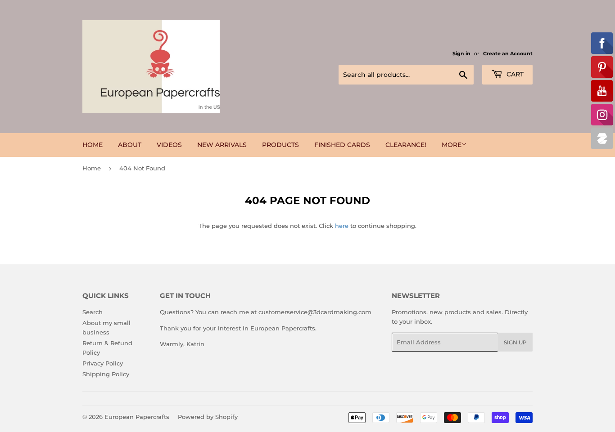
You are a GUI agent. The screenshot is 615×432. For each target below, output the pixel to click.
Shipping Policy (105, 374)
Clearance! (405, 145)
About (129, 145)
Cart (514, 74)
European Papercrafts (136, 416)
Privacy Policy (102, 363)
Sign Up (515, 342)
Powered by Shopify (208, 416)
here (341, 225)
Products (280, 145)
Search (92, 312)
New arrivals (222, 145)
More (451, 145)
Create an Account (508, 53)
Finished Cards (342, 145)
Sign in (461, 53)
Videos (169, 145)
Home (92, 145)
